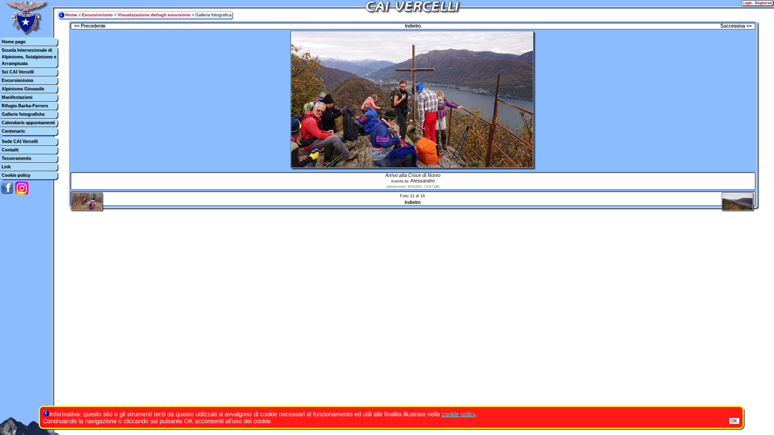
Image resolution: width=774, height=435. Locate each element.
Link (6, 166)
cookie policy (459, 414)
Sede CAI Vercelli (20, 141)
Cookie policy (16, 175)
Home (71, 14)
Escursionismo (17, 80)
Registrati (763, 3)
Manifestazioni (17, 97)
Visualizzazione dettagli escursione (154, 14)
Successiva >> (736, 25)
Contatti (10, 149)
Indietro (413, 25)
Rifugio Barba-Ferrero (25, 105)
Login (747, 3)
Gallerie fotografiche (23, 114)
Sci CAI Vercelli (18, 71)
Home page (13, 41)
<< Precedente (90, 25)
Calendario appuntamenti (28, 122)
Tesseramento (16, 158)
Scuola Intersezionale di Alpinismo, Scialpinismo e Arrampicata (29, 56)
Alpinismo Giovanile (23, 88)
